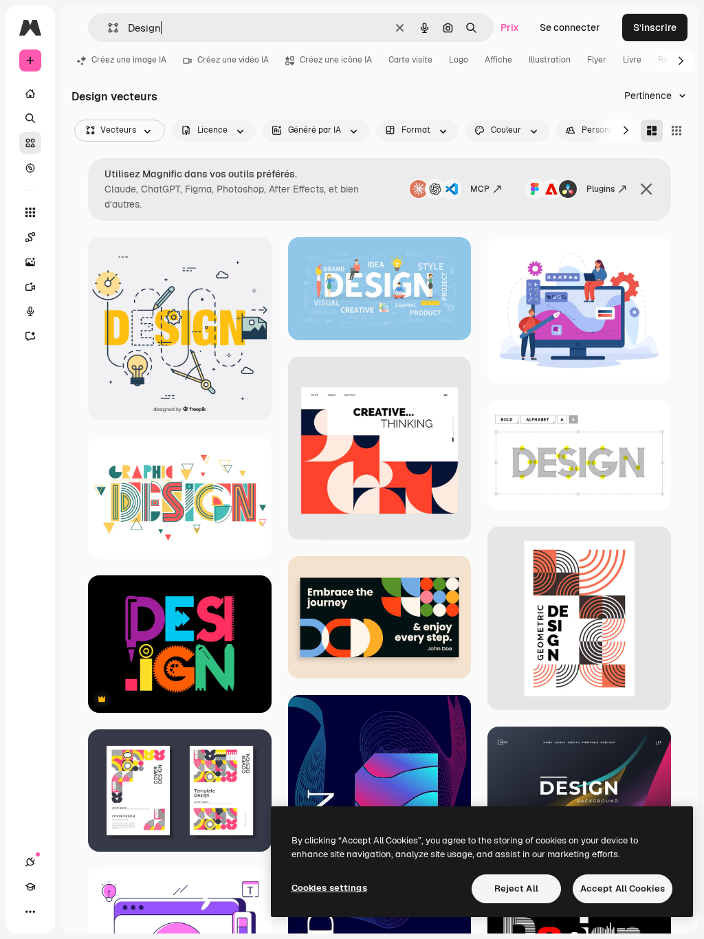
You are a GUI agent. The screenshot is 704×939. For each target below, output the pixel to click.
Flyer (596, 59)
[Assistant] (30, 336)
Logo (458, 59)
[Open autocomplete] (107, 28)
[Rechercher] (30, 118)
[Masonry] (652, 131)
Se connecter (570, 27)
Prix (509, 27)
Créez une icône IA (336, 59)
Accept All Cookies (622, 888)
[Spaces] (30, 237)
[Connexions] (30, 862)
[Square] (677, 131)
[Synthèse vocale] (30, 311)
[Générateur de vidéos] (30, 287)
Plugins (600, 189)
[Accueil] (30, 93)
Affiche (498, 59)
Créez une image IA (128, 59)
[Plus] (30, 912)
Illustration (550, 59)
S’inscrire (654, 27)
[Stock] (30, 143)
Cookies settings (329, 888)
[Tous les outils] (30, 212)
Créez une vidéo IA (233, 59)
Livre (632, 59)
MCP (480, 189)
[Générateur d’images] (30, 262)
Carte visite (410, 59)
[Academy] (30, 887)
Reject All (516, 888)
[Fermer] (646, 189)
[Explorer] (30, 168)
